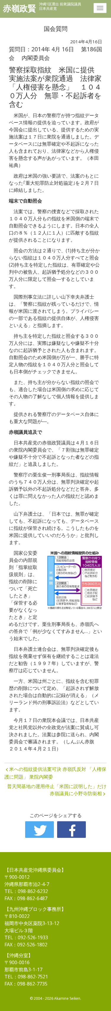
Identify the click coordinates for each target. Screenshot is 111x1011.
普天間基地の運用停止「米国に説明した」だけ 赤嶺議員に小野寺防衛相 (57, 790)
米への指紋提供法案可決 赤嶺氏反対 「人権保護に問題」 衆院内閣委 (55, 773)
